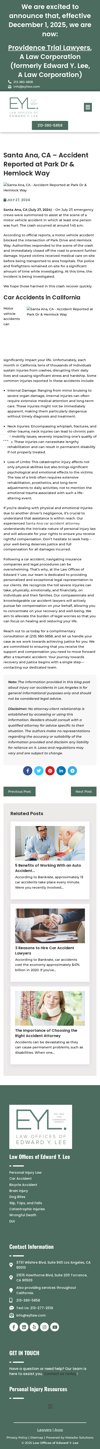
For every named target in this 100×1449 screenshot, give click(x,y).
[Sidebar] (6, 440)
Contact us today (60, 1373)
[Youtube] (54, 1327)
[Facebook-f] (13, 1327)
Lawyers (44, 1430)
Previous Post (19, 791)
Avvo (58, 1430)
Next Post (84, 791)
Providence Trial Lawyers (49, 47)
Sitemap (36, 1437)
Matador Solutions (79, 1437)
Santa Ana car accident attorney (53, 523)
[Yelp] (34, 1327)
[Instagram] (44, 1327)
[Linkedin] (24, 1327)
